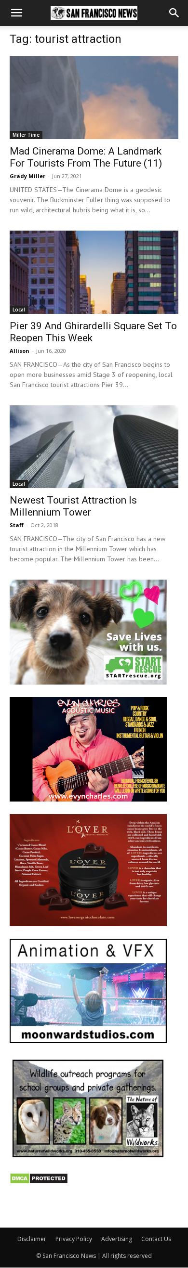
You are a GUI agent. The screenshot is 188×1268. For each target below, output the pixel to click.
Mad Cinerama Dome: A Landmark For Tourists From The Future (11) (86, 157)
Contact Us (156, 1239)
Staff (17, 525)
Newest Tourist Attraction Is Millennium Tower (73, 506)
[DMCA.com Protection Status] (39, 1181)
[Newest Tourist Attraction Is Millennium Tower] (94, 447)
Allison (19, 350)
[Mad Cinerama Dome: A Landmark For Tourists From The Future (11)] (94, 97)
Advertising (116, 1239)
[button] (16, 13)
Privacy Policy (73, 1239)
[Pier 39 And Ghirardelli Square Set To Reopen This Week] (94, 272)
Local (19, 309)
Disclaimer (31, 1239)
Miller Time (26, 134)
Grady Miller (27, 176)
